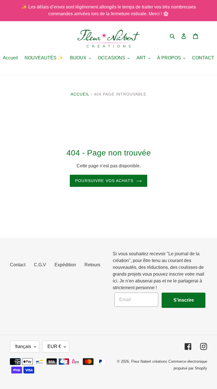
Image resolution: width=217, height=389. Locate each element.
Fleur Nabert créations (149, 361)
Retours (92, 264)
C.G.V (40, 264)
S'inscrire (183, 300)
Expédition (65, 264)
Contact (17, 264)
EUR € (54, 346)
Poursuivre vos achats (104, 180)
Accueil (80, 94)
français (23, 346)
